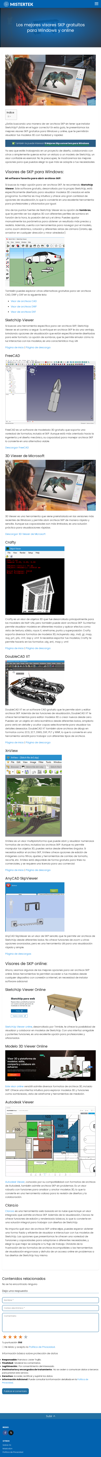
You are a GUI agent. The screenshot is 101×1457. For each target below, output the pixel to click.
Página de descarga (38, 347)
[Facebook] (5, 1432)
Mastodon (7, 1448)
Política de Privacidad (42, 1347)
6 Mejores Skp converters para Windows (67, 143)
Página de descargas (18, 953)
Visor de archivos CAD (24, 301)
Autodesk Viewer (15, 1182)
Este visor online (14, 1086)
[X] (11, 1432)
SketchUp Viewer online (18, 1026)
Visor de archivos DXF (23, 311)
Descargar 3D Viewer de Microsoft (25, 534)
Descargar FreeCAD (17, 447)
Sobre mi (7, 1445)
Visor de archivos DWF (24, 306)
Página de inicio (14, 347)
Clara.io (9, 1211)
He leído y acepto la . (29, 1347)
